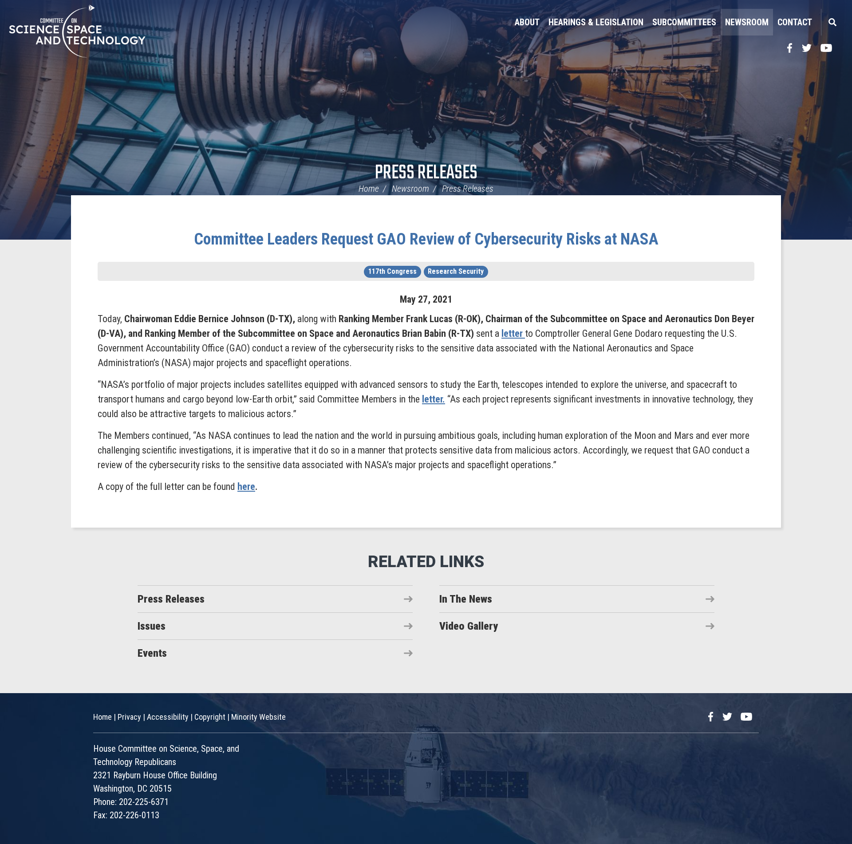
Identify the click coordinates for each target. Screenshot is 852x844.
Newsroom (747, 22)
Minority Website (258, 717)
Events (152, 653)
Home (369, 188)
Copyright (209, 717)
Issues (152, 626)
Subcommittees (684, 22)
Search (832, 22)
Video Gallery (468, 626)
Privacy (129, 717)
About (527, 22)
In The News (465, 599)
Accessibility (168, 717)
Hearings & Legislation (595, 22)
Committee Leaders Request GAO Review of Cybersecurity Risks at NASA (426, 239)
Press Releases (426, 173)
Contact (794, 22)
